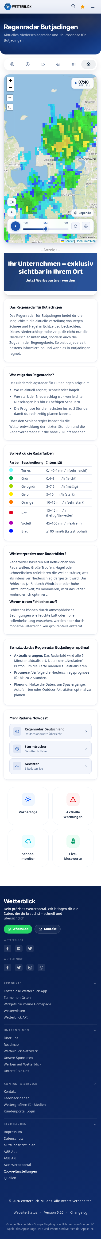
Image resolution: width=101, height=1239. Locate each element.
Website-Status (25, 1212)
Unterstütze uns (16, 1071)
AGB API (10, 1158)
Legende (85, 213)
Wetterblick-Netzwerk (21, 1051)
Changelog (78, 1212)
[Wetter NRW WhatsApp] (41, 967)
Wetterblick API (16, 1017)
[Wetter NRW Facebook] (7, 967)
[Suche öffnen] (73, 6)
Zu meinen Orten (17, 997)
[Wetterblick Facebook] (7, 948)
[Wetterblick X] (30, 948)
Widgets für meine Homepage (27, 1004)
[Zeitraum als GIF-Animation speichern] (11, 202)
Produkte (13, 983)
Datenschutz (13, 1138)
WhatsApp (20, 929)
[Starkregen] (73, 64)
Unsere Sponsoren (18, 1057)
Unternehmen (16, 1030)
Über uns (11, 1038)
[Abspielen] (15, 226)
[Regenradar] (12, 64)
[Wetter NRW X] (19, 967)
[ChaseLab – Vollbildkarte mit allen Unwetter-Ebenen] (88, 64)
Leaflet (69, 241)
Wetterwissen (14, 1010)
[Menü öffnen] (92, 6)
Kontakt (50, 929)
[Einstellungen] (86, 226)
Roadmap (11, 1044)
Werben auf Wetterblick (22, 1064)
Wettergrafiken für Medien (25, 1104)
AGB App (11, 1151)
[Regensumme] (58, 64)
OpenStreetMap (86, 241)
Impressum (13, 1132)
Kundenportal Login (19, 1111)
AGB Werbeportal (17, 1164)
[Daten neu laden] (75, 226)
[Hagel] (43, 64)
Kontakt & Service (20, 1084)
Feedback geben (17, 1098)
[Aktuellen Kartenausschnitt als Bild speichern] (11, 212)
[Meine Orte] (82, 6)
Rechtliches (15, 1124)
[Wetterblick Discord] (19, 948)
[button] (10, 80)
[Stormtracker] (27, 64)
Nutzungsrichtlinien (19, 1145)
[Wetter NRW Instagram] (30, 967)
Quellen (10, 1178)
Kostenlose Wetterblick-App (25, 991)
